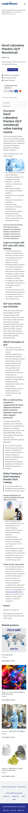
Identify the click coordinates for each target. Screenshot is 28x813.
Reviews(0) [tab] (6, 106)
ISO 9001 (23, 807)
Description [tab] (6, 103)
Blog (23, 796)
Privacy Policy (21, 787)
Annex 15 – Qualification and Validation (13, 731)
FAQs (14, 799)
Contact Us (15, 796)
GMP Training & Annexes (11, 97)
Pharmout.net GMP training (14, 592)
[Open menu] (24, 4)
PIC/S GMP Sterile (7, 655)
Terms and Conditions (9, 787)
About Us (6, 796)
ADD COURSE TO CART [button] (8, 661)
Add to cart (12, 70)
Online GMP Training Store (14, 793)
